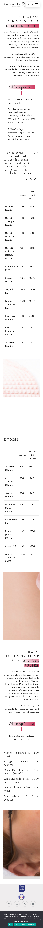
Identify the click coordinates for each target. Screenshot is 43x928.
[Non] (40, 920)
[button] (33, 4)
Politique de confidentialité (25, 924)
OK (10, 924)
